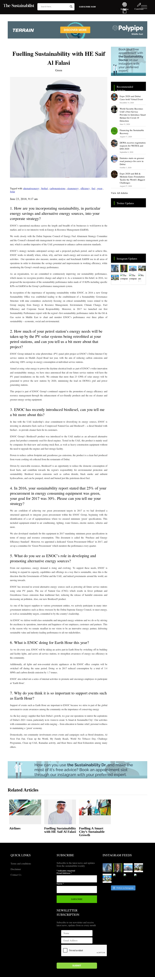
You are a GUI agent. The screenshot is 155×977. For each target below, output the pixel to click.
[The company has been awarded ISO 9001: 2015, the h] (133, 277)
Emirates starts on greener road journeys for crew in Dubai (132, 161)
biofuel (44, 188)
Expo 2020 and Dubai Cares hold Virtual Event (131, 98)
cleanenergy (73, 188)
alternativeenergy (31, 188)
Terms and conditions (21, 863)
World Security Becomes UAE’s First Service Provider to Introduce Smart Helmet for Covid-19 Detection (133, 114)
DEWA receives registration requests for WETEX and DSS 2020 (133, 145)
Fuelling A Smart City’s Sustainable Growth (92, 831)
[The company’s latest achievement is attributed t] (124, 277)
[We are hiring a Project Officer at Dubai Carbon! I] (142, 277)
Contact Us (16, 874)
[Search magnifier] (71, 6)
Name (60, 884)
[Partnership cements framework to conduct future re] (115, 277)
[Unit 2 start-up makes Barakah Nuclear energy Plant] (133, 268)
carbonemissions (57, 188)
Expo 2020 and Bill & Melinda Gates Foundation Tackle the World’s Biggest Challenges (132, 178)
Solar (12, 191)
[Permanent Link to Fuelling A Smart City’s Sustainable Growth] (95, 807)
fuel (93, 188)
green (99, 188)
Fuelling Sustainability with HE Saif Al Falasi (60, 830)
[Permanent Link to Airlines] (25, 807)
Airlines (15, 828)
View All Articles (119, 192)
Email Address (64, 873)
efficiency (85, 188)
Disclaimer (16, 869)
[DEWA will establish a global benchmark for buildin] (115, 268)
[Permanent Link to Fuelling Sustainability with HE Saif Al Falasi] (60, 812)
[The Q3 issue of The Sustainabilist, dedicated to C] (124, 268)
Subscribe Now (87, 7)
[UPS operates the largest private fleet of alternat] (142, 268)
